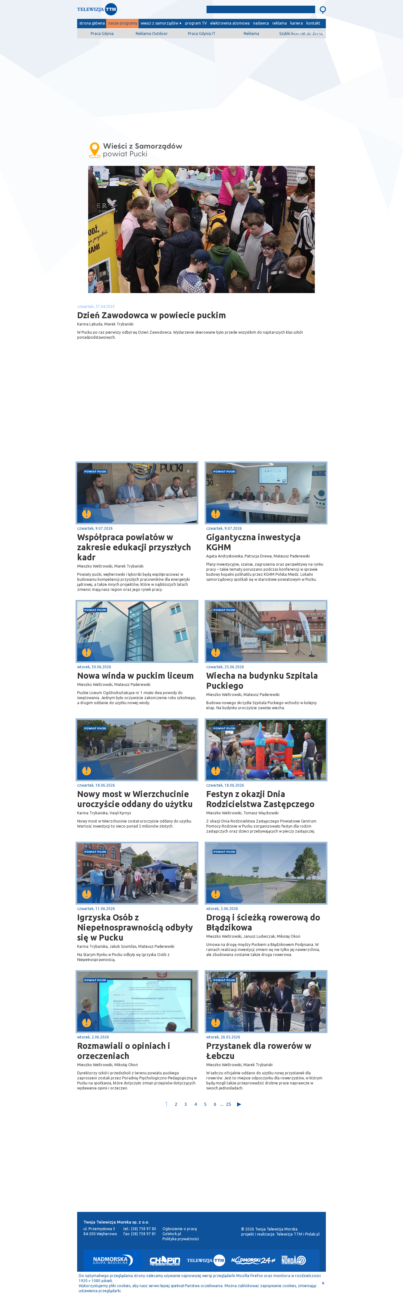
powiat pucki (95, 471)
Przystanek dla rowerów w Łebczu (258, 1050)
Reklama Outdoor (152, 33)
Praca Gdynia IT (201, 33)
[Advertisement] (201, 87)
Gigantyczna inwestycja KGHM (253, 542)
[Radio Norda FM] (294, 1260)
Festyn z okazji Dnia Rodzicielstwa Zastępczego (260, 799)
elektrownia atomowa (230, 23)
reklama (279, 23)
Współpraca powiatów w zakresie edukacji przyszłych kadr (134, 547)
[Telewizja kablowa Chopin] (165, 1260)
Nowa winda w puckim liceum (135, 675)
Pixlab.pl (312, 1234)
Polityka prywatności (180, 1239)
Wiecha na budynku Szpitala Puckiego (262, 680)
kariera (296, 23)
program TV (196, 23)
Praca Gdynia (102, 33)
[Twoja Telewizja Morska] (142, 11)
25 (228, 1104)
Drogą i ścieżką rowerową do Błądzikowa (263, 922)
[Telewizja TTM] (206, 1260)
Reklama (251, 33)
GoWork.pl (171, 1234)
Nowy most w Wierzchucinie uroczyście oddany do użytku (135, 799)
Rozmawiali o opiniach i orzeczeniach (123, 1050)
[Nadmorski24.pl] (253, 1260)
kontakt (313, 23)
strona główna (92, 23)
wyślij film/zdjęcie (309, 33)
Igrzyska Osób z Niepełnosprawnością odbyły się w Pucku (135, 927)
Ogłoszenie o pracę (179, 1229)
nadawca (261, 23)
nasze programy (122, 23)
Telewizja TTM (289, 1234)
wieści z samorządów (159, 23)
